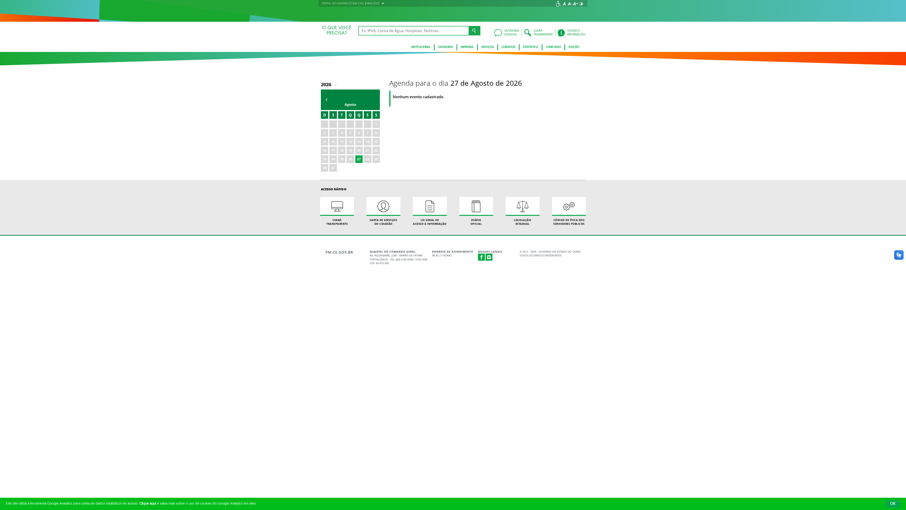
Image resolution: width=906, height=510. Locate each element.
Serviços (487, 47)
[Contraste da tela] (581, 4)
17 (333, 150)
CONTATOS (508, 47)
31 (333, 168)
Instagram (489, 257)
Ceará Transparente (337, 221)
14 (367, 141)
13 (359, 141)
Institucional (420, 47)
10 (333, 141)
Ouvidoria (445, 47)
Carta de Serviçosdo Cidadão (383, 221)
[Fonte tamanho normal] (564, 4)
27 (359, 159)
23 (325, 159)
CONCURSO (553, 47)
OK (892, 504)
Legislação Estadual (522, 221)
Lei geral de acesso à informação (430, 221)
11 (342, 141)
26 (350, 159)
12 (350, 141)
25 (342, 159)
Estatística (530, 47)
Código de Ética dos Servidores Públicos (569, 221)
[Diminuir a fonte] (570, 4)
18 (342, 150)
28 (367, 159)
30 (325, 168)
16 (325, 150)
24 (333, 159)
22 (376, 150)
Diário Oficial (476, 221)
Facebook (481, 257)
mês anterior (326, 99)
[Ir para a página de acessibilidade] (558, 4)
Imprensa (467, 47)
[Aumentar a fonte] (575, 4)
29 (376, 159)
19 (350, 150)
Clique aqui (147, 504)
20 (359, 150)
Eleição (574, 47)
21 (367, 150)
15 (376, 141)
